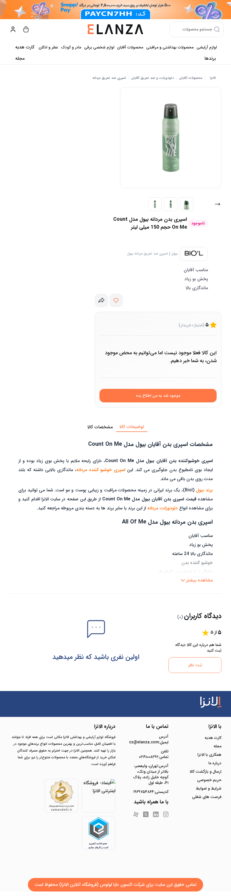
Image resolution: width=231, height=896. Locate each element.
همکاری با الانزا (209, 754)
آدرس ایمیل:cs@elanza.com (150, 739)
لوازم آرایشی (207, 47)
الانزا (213, 78)
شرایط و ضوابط (208, 788)
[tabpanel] (115, 508)
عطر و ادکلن (48, 47)
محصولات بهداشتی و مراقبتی (170, 47)
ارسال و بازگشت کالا (205, 771)
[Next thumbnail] (217, 204)
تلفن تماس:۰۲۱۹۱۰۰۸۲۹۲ (153, 754)
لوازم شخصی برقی (99, 47)
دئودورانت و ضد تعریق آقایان (152, 78)
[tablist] (115, 427)
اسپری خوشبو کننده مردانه (100, 469)
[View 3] (186, 204)
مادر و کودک (71, 47)
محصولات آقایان (130, 47)
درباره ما (214, 763)
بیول (174, 253)
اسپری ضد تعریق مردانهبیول (147, 253)
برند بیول (204, 490)
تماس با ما (157, 726)
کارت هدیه (213, 738)
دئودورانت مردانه (162, 508)
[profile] (13, 29)
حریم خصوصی (209, 780)
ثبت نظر (195, 665)
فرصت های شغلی (206, 797)
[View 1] (155, 204)
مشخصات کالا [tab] (100, 427)
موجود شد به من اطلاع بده (158, 396)
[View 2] (170, 204)
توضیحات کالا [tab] (131, 426)
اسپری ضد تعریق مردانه (109, 78)
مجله (20, 58)
